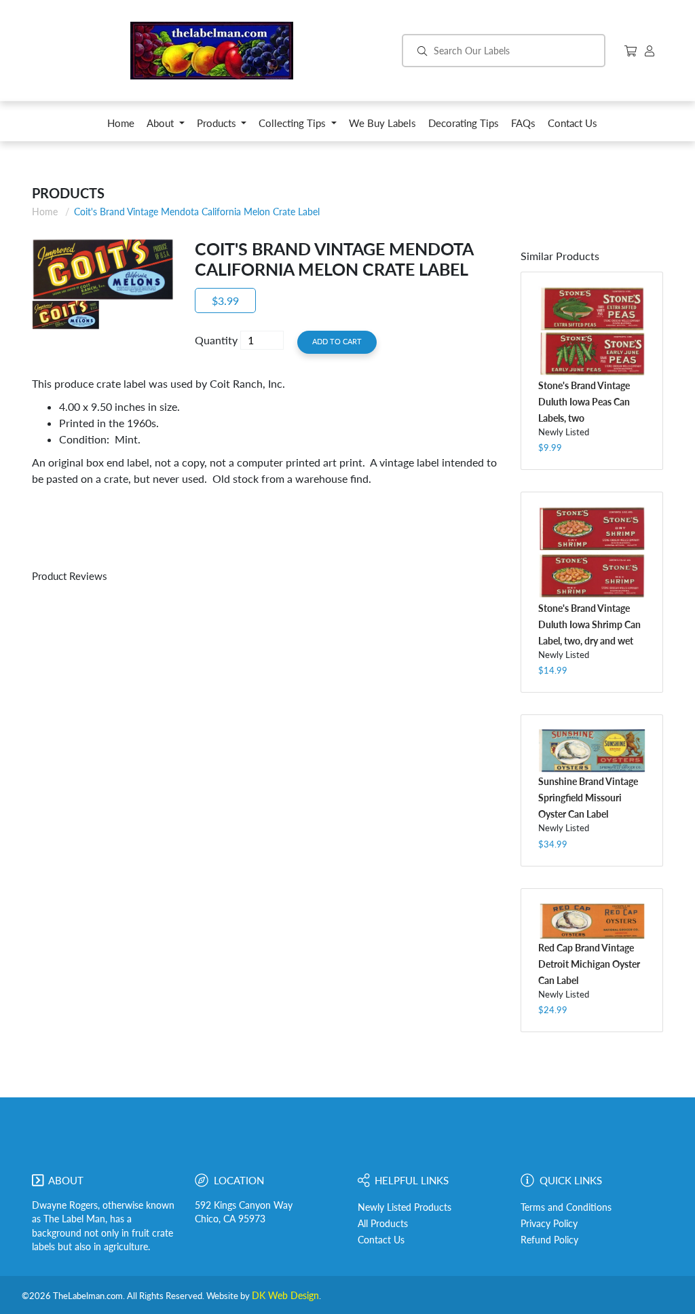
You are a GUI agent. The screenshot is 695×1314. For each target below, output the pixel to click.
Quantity (216, 339)
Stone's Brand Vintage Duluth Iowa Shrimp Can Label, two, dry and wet (589, 624)
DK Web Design (285, 1295)
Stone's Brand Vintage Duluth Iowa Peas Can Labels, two (584, 402)
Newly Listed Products (404, 1207)
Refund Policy (549, 1240)
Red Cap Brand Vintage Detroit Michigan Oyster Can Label (589, 964)
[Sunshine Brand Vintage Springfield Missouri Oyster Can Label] (591, 751)
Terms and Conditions (566, 1207)
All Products (383, 1223)
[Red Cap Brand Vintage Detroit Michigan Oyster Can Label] (591, 920)
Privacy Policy (549, 1223)
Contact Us (381, 1240)
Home (45, 211)
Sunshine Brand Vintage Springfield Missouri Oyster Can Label (588, 797)
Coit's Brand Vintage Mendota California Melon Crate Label (197, 211)
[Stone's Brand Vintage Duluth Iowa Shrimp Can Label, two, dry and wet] (591, 552)
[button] (165, 126)
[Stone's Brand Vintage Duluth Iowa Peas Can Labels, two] (591, 332)
